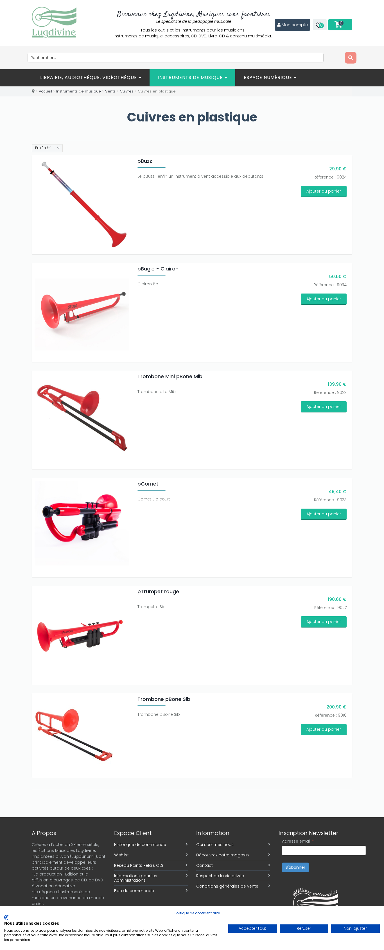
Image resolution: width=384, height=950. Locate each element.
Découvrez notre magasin (222, 855)
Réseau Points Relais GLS (138, 865)
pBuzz (144, 160)
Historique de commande (140, 844)
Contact (204, 865)
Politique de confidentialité (197, 913)
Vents (110, 91)
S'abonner (295, 867)
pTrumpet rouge (158, 591)
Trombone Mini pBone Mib (169, 376)
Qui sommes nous (215, 844)
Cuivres (127, 91)
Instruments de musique (191, 77)
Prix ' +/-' (43, 147)
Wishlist (121, 855)
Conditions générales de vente (227, 886)
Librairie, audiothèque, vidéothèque (89, 77)
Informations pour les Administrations (135, 878)
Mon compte (295, 25)
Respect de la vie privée (220, 876)
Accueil (45, 91)
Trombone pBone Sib (163, 699)
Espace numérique (268, 77)
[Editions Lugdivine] (54, 22)
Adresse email (298, 841)
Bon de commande (134, 890)
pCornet (148, 483)
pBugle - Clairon (158, 268)
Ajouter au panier (323, 191)
